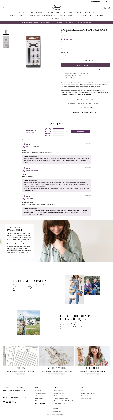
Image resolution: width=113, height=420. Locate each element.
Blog (82, 390)
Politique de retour (39, 395)
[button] (65, 39)
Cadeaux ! (22, 12)
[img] (26, 144)
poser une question (85, 99)
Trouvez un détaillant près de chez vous (85, 103)
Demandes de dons (86, 398)
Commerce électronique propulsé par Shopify (56, 414)
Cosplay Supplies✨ (76, 12)
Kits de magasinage (56, 374)
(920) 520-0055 (38, 390)
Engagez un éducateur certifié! (89, 393)
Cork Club (49, 12)
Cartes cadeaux (61, 12)
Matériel (31, 15)
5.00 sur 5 (36, 130)
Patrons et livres (74, 15)
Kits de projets (88, 15)
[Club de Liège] (92, 356)
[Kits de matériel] (56, 356)
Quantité (64, 52)
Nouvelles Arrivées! (17, 15)
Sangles (62, 15)
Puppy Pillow (12, 248)
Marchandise (56, 18)
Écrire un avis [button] (80, 131)
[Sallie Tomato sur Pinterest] (13, 402)
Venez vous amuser (85, 107)
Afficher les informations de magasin (73, 77)
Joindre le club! (92, 374)
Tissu (55, 15)
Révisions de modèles (40, 403)
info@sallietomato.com (40, 393)
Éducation (39, 12)
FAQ (36, 400)
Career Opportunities (59, 403)
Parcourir (20, 374)
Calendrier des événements (88, 395)
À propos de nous (58, 390)
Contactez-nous (39, 398)
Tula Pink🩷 (89, 12)
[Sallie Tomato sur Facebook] (7, 402)
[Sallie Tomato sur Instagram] (4, 402)
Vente (31, 12)
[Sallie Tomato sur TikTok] (16, 402)
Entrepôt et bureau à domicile (61, 398)
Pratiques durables (59, 395)
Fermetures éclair (43, 15)
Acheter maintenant (85, 65)
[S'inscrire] (25, 397)
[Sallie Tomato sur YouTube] (10, 402)
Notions (100, 15)
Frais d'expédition (65, 43)
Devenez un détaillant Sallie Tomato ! (63, 400)
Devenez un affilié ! (59, 393)
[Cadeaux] (20, 356)
